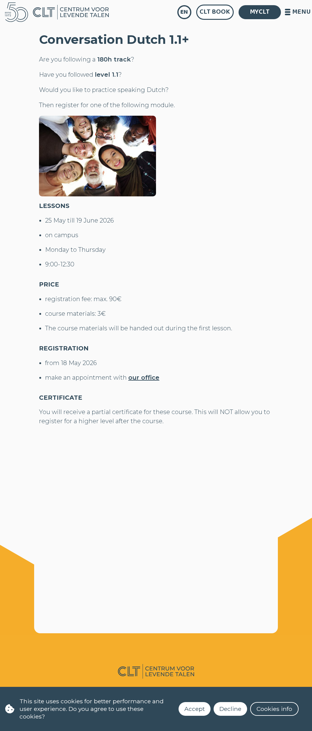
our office (143, 377)
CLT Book (215, 11)
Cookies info (274, 708)
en (184, 12)
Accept (194, 708)
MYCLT (260, 11)
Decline (230, 708)
